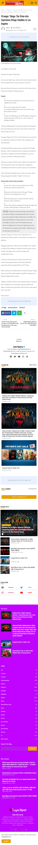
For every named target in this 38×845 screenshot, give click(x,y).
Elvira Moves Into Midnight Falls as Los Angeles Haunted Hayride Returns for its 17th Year (19, 780)
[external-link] (27, 357)
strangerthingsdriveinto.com (13, 109)
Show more (32, 365)
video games (19, 739)
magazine (19, 694)
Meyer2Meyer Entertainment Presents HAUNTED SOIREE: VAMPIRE (23, 549)
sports (19, 725)
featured (8, 10)
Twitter (14, 313)
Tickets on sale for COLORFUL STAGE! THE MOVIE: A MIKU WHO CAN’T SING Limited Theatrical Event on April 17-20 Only (19, 788)
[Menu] (2, 3)
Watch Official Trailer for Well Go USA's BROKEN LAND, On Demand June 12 (23, 568)
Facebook (7, 313)
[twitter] (15, 357)
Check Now (5, 837)
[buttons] (12, 829)
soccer (19, 718)
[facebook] (11, 357)
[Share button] (24, 313)
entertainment (12, 308)
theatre (19, 732)
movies (19, 698)
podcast (19, 711)
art (19, 670)
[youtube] (19, 357)
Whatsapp (19, 313)
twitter (30, 587)
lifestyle (19, 691)
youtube (30, 592)
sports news (19, 729)
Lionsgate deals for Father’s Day (10, 468)
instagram (11, 592)
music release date (19, 704)
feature (19, 684)
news (19, 708)
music (19, 701)
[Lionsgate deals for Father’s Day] (5, 560)
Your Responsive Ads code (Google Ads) (19, 37)
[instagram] (23, 357)
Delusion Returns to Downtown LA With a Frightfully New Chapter (19, 773)
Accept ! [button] (6, 841)
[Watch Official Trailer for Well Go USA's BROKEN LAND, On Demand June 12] (5, 570)
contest (19, 677)
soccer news (19, 722)
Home (3, 10)
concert (19, 673)
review (19, 715)
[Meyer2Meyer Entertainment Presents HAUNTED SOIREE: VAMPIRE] (5, 551)
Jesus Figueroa (18, 346)
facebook (10, 587)
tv (19, 735)
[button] (31, 3)
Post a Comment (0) (19, 497)
